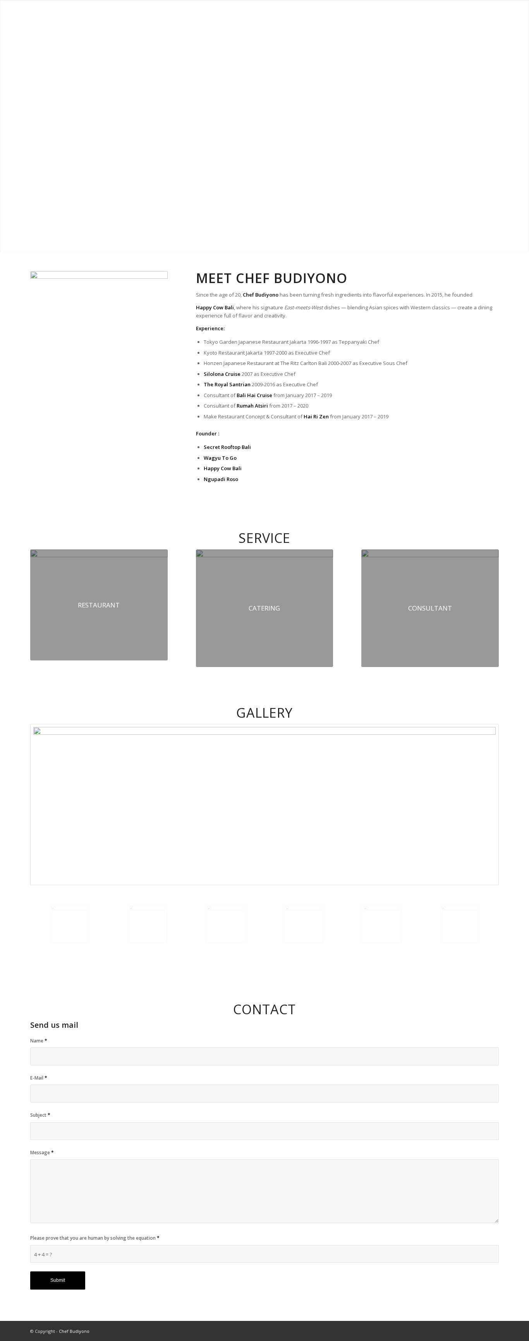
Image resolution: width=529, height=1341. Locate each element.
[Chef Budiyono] (50, 17)
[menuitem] (361, 17)
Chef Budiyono (74, 1331)
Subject (40, 1115)
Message (42, 1152)
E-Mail (38, 1078)
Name (38, 1040)
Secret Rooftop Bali (227, 447)
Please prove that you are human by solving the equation (95, 1238)
